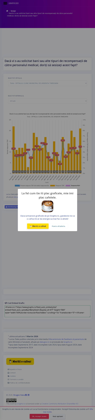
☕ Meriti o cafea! (38, 226)
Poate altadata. (58, 226)
